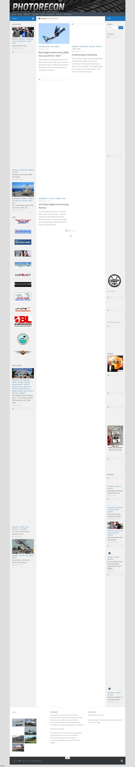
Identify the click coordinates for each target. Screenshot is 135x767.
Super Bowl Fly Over (19, 46)
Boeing (25, 386)
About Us (27, 14)
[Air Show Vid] (23, 301)
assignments (43, 198)
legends (116, 557)
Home (14, 14)
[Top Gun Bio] (23, 256)
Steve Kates (67, 14)
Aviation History (44, 46)
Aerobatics (15, 380)
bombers (75, 46)
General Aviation (17, 391)
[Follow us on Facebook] (33, 18)
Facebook (35, 14)
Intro (20, 14)
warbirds (22, 393)
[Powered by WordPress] (19, 760)
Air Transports (25, 380)
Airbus (14, 382)
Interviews (110, 692)
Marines (30, 170)
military (99, 46)
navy (74, 49)
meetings (110, 488)
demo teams (83, 46)
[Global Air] (23, 267)
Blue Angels (55, 46)
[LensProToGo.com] (23, 312)
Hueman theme (36, 761)
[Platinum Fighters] (23, 286)
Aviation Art (119, 507)
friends (58, 198)
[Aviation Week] (23, 244)
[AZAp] (23, 354)
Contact (58, 14)
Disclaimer (50, 14)
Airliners (20, 382)
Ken (25, 391)
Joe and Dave (21, 41)
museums (15, 393)
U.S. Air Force (23, 529)
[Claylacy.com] (23, 276)
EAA (29, 389)
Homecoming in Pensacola (84, 54)
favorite (15, 170)
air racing (110, 507)
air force (15, 39)
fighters (92, 46)
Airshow (27, 382)
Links (42, 14)
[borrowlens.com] (23, 327)
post (78, 49)
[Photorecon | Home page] (38, 9)
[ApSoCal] (23, 344)
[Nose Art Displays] (23, 223)
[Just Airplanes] (23, 233)
